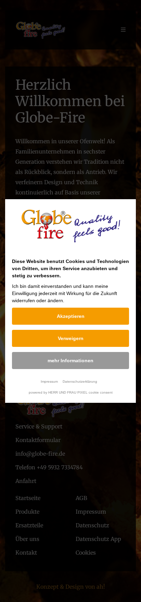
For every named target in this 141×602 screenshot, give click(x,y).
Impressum (49, 381)
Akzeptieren (71, 316)
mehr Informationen (70, 360)
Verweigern (71, 338)
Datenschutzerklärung (80, 381)
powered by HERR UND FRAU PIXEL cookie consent (71, 392)
